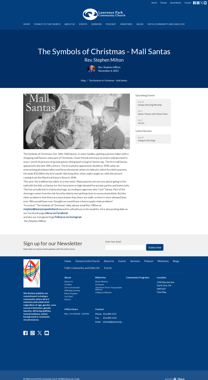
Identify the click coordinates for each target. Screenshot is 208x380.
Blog (83, 80)
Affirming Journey (72, 290)
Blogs (140, 24)
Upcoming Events (145, 95)
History (67, 299)
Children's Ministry (103, 292)
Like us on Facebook (56, 213)
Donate (163, 3)
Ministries (126, 24)
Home (26, 24)
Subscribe (154, 247)
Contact (187, 3)
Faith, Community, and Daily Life (166, 24)
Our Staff (68, 296)
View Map (161, 292)
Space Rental (175, 3)
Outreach (99, 284)
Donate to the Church (47, 24)
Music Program (71, 293)
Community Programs (137, 277)
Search (154, 3)
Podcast (111, 24)
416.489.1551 (110, 314)
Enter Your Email (113, 241)
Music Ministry (101, 281)
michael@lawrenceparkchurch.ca (113, 322)
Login (77, 379)
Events (83, 24)
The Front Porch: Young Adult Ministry (108, 288)
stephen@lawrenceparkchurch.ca (42, 209)
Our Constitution (72, 287)
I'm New (68, 284)
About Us (70, 24)
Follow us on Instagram (68, 217)
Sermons (96, 24)
